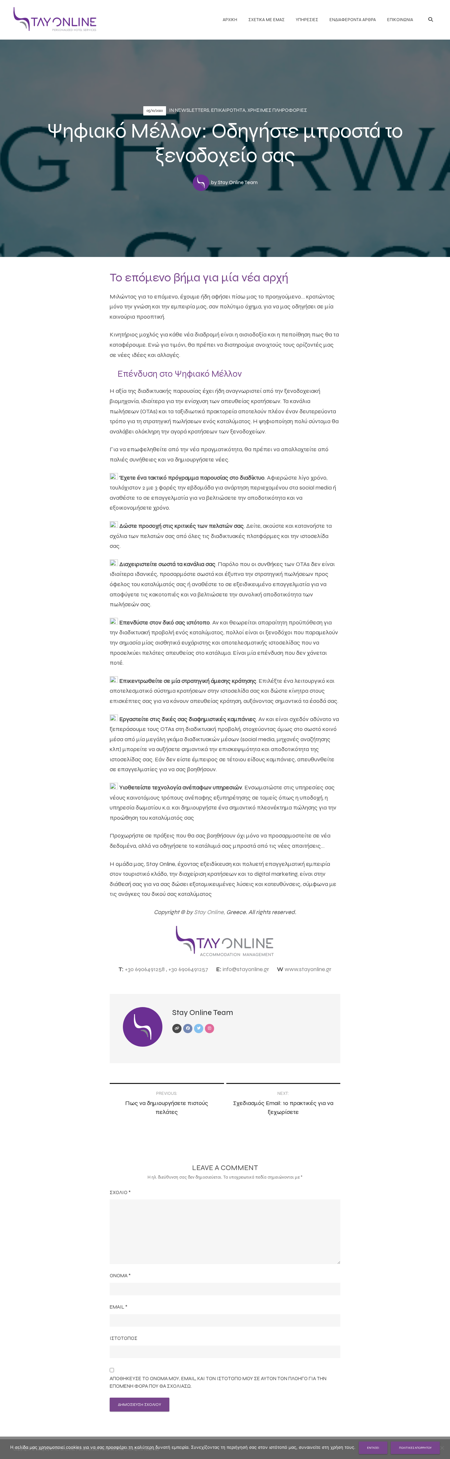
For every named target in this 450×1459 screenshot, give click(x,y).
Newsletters (192, 110)
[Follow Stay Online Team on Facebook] (187, 1028)
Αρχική (230, 19)
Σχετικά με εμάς (266, 19)
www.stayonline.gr (308, 969)
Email (118, 1307)
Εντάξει (373, 1447)
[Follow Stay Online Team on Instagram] (209, 1028)
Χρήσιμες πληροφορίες (277, 110)
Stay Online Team (238, 182)
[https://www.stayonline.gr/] (177, 1028)
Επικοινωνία (400, 19)
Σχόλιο (120, 1192)
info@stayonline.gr (246, 969)
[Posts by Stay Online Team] (202, 182)
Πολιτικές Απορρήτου (415, 1447)
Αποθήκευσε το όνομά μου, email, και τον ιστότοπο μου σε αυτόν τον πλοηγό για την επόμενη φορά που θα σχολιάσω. (218, 1382)
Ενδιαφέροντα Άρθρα (352, 19)
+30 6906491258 (145, 969)
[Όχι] (441, 1447)
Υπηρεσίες (307, 19)
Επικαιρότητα (228, 110)
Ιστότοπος (123, 1338)
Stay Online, (209, 912)
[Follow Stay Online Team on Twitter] (198, 1028)
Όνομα (120, 1276)
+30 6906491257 (188, 969)
